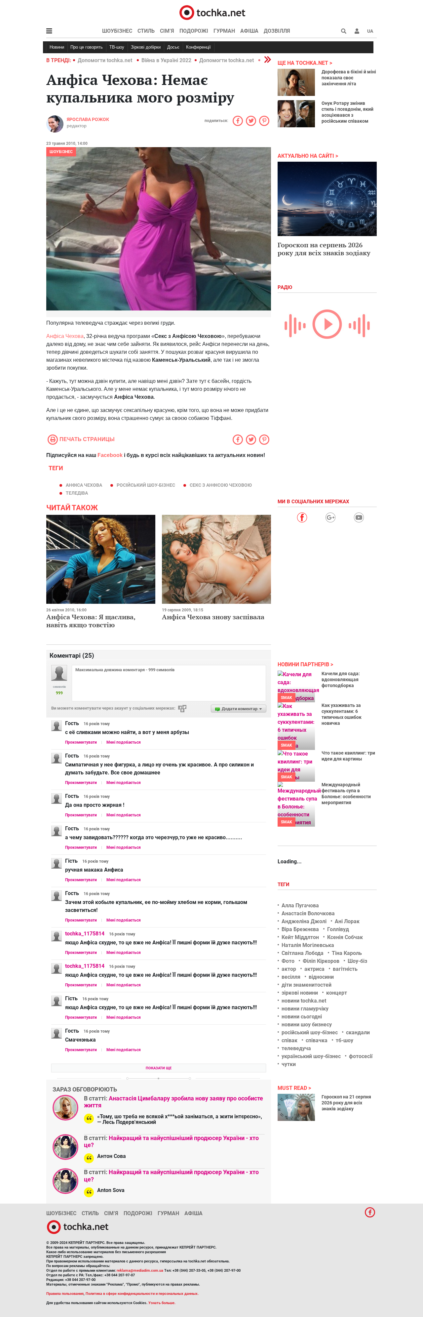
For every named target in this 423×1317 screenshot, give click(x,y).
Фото (288, 961)
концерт (336, 993)
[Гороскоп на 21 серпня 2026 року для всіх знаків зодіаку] (296, 1107)
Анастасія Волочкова (308, 913)
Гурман (224, 31)
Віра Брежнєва (300, 929)
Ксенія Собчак (345, 937)
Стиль (146, 31)
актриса (314, 969)
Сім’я (167, 31)
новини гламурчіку (305, 1009)
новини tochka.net (304, 1001)
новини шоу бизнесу (307, 1024)
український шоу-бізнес (311, 1056)
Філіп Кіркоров (321, 961)
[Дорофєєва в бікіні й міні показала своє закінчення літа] (296, 82)
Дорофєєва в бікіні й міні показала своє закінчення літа (349, 77)
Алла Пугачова (300, 905)
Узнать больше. (161, 1303)
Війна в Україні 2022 (166, 60)
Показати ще (159, 1068)
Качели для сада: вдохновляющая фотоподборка (341, 679)
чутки (289, 1064)
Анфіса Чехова (65, 336)
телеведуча (296, 1048)
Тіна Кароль (347, 953)
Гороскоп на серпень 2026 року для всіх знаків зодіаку (324, 248)
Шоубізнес (117, 31)
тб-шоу (344, 1040)
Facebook (110, 455)
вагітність (345, 969)
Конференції (198, 47)
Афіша (249, 31)
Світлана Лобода (303, 953)
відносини (321, 977)
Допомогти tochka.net (106, 60)
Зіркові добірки (146, 47)
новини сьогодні (302, 1016)
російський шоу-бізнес (146, 485)
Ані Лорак (347, 921)
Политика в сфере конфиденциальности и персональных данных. (142, 1294)
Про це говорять (86, 47)
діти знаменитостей (306, 985)
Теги (284, 884)
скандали (358, 1032)
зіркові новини (300, 993)
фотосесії (360, 1056)
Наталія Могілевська (308, 945)
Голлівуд (338, 929)
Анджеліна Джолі (304, 921)
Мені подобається (123, 742)
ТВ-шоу (116, 47)
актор (289, 969)
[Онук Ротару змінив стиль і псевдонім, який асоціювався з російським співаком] (296, 113)
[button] (357, 31)
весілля (291, 977)
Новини (57, 47)
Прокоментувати (81, 742)
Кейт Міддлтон (300, 937)
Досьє (173, 47)
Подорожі (193, 31)
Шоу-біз (357, 961)
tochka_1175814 (84, 933)
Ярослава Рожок (88, 119)
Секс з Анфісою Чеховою (221, 485)
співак (289, 1040)
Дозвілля (277, 31)
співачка (316, 1040)
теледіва (77, 493)
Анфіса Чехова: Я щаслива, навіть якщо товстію (90, 620)
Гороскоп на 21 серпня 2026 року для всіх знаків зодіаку (346, 1102)
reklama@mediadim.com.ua (140, 1270)
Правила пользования (65, 1294)
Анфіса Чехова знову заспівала (213, 616)
